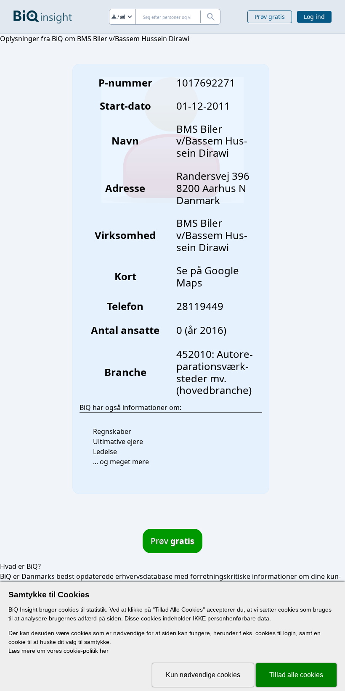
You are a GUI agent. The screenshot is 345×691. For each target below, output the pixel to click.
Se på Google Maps (207, 276)
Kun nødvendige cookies (203, 674)
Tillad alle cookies (296, 674)
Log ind (314, 17)
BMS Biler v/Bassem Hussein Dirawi (211, 235)
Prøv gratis (270, 17)
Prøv (172, 540)
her (104, 650)
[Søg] (210, 17)
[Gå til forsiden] (42, 17)
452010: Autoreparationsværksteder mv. (214, 366)
